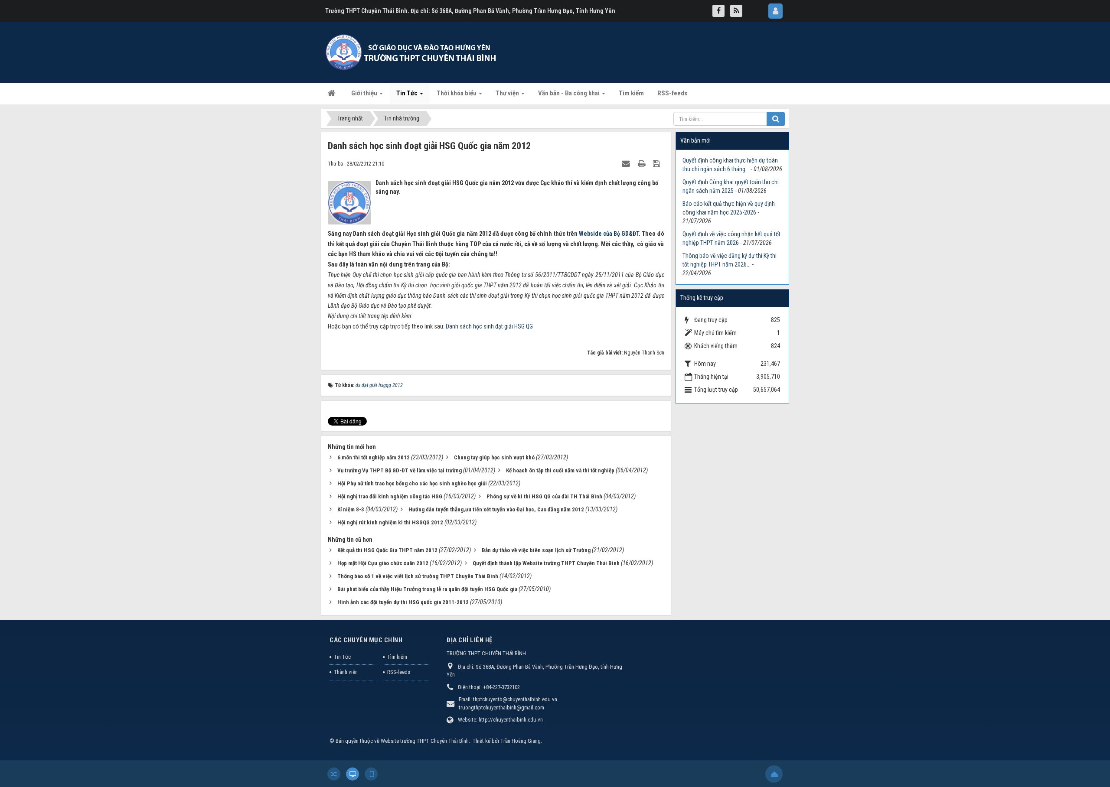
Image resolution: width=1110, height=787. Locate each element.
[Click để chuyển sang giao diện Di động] (371, 773)
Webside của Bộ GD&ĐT (609, 233)
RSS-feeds (398, 672)
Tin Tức (342, 657)
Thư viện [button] (508, 93)
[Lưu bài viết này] (657, 163)
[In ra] (642, 163)
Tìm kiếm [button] (631, 93)
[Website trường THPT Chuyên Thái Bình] (412, 52)
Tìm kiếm (397, 657)
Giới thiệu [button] (365, 93)
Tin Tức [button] (407, 93)
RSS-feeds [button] (672, 93)
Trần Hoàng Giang (520, 741)
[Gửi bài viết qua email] (627, 163)
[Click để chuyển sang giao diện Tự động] (333, 773)
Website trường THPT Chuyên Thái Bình (425, 741)
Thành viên (346, 672)
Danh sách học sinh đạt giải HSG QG (489, 326)
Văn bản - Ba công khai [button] (569, 93)
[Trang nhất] (332, 93)
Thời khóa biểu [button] (457, 93)
